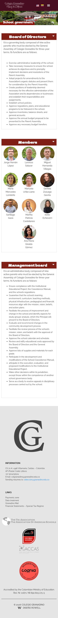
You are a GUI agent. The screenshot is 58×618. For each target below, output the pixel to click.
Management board (27, 265)
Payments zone (12, 498)
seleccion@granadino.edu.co (36, 480)
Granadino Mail (12, 503)
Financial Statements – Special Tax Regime (24, 506)
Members (27, 142)
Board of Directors (27, 36)
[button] (48, 5)
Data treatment (12, 500)
